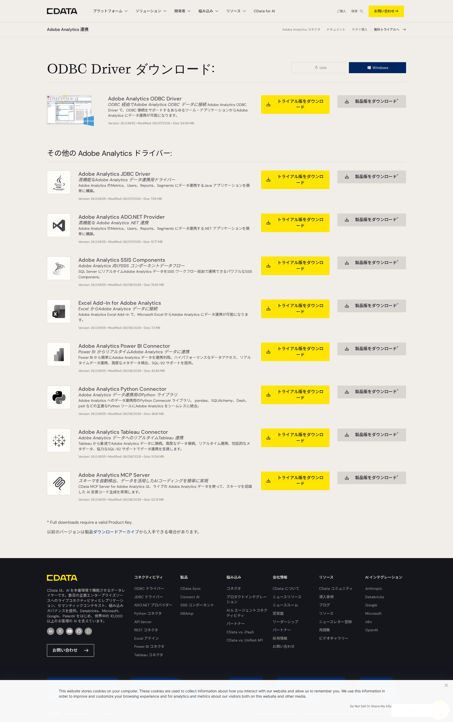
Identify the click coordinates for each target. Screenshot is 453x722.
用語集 (324, 630)
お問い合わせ (384, 11)
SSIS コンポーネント (197, 605)
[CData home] (66, 11)
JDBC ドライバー (148, 597)
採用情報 (280, 638)
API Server (143, 621)
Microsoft (373, 613)
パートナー (235, 623)
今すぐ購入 (360, 30)
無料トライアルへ (386, 30)
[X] (60, 631)
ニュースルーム (285, 605)
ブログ (324, 605)
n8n (368, 621)
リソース (326, 613)
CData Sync (190, 588)
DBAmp (186, 613)
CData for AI (264, 11)
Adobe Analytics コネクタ (301, 30)
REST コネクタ (146, 630)
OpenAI (371, 630)
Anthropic (373, 588)
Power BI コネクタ (149, 646)
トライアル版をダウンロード (300, 104)
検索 (354, 11)
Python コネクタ (148, 613)
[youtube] (69, 631)
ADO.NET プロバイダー (153, 605)
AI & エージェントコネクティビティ (246, 613)
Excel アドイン (146, 638)
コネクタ (233, 588)
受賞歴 (278, 613)
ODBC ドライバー (149, 588)
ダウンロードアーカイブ (116, 532)
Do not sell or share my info (370, 706)
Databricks (374, 597)
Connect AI (189, 597)
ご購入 (341, 11)
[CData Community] (88, 631)
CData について (286, 588)
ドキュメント (336, 30)
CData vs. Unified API (244, 640)
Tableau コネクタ (148, 655)
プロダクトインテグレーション (246, 600)
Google (371, 605)
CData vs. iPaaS (240, 632)
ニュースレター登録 (335, 621)
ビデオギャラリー (333, 638)
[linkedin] (50, 631)
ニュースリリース (287, 597)
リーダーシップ (285, 621)
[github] (79, 631)
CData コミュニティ (336, 588)
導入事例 (326, 597)
